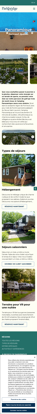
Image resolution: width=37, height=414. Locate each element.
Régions (6, 337)
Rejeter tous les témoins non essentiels (18, 405)
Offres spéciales (9, 346)
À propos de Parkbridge (14, 354)
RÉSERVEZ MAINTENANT (14, 206)
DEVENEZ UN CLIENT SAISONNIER (18, 264)
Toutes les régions (11, 341)
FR (32, 3)
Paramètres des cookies (18, 399)
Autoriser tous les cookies (18, 410)
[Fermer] (35, 357)
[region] (18, 384)
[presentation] (4, 136)
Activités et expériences (13, 349)
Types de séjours (9, 343)
